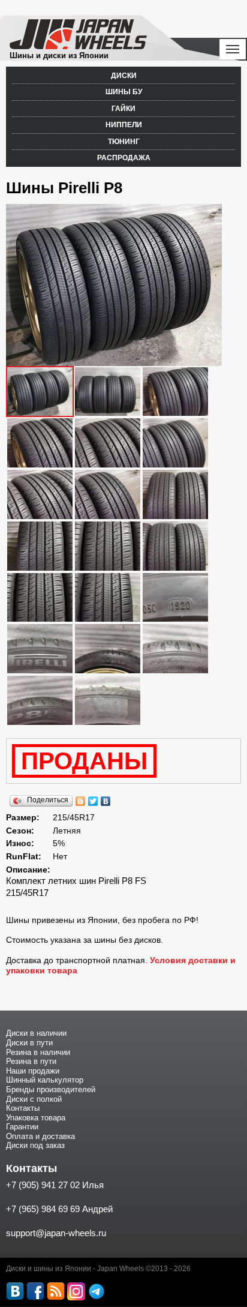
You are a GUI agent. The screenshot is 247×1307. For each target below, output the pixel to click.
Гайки (123, 108)
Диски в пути (29, 1042)
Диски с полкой (34, 1099)
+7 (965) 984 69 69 (43, 1209)
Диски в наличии (36, 1033)
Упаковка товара (35, 1117)
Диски (124, 75)
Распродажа (123, 158)
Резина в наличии (38, 1052)
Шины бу (124, 92)
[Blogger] (80, 801)
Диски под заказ (35, 1145)
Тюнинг (124, 141)
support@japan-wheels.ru (56, 1233)
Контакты (23, 1108)
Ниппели (124, 125)
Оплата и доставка (40, 1136)
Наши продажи (32, 1070)
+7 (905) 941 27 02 (43, 1185)
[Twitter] (93, 801)
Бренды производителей (50, 1089)
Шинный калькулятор (44, 1079)
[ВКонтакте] (106, 801)
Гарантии (22, 1126)
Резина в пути (31, 1061)
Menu (232, 49)
